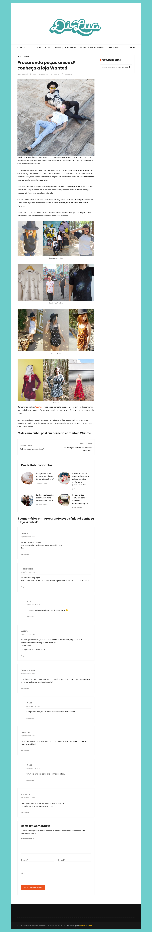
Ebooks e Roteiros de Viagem (92, 48)
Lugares (57, 48)
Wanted (39, 407)
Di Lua (58, 74)
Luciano (25, 631)
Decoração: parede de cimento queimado (78, 449)
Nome (24, 860)
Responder (25, 554)
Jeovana (25, 732)
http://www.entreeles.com (33, 649)
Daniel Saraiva (28, 670)
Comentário (27, 838)
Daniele (24, 533)
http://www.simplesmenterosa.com (37, 806)
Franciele (25, 794)
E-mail (61, 860)
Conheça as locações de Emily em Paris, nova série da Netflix (45, 498)
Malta (47, 48)
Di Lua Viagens (70, 48)
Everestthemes (85, 925)
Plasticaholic (27, 569)
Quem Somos (113, 48)
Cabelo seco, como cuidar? (32, 449)
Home (39, 48)
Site (23, 873)
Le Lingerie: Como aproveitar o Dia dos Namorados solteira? (45, 476)
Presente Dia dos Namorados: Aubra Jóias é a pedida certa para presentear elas (80, 479)
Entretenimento (23, 57)
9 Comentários (69, 74)
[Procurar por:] (116, 67)
